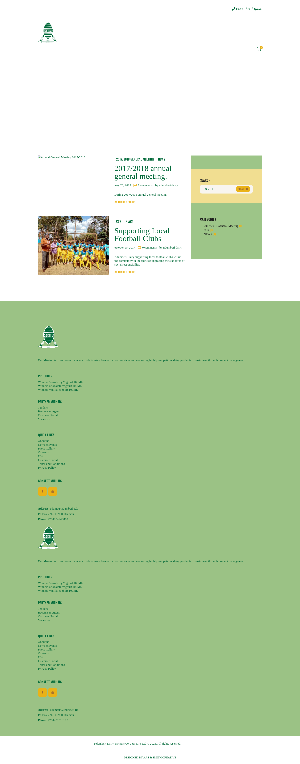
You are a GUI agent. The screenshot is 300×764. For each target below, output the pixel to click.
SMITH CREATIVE (164, 757)
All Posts (146, 104)
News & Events (47, 444)
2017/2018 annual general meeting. (143, 172)
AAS (146, 757)
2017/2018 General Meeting (135, 159)
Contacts (43, 452)
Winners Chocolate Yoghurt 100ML (60, 386)
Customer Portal (48, 415)
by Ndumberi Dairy (166, 185)
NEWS (161, 159)
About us (43, 441)
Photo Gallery (46, 448)
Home (130, 104)
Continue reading (124, 202)
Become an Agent (49, 411)
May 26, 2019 (122, 185)
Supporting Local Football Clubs (142, 234)
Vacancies (44, 419)
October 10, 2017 (124, 247)
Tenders (43, 407)
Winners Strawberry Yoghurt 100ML (60, 382)
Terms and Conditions (51, 463)
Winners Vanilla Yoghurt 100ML (58, 389)
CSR (118, 221)
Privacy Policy (47, 467)
